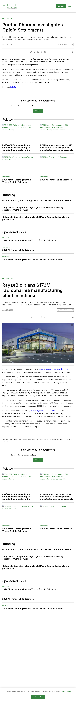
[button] (3, 6)
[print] (73, 52)
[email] (45, 52)
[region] (38, 694)
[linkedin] (34, 52)
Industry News (7, 18)
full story (14, 87)
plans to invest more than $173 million (55, 369)
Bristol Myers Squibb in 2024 (43, 411)
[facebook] (31, 52)
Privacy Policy (66, 691)
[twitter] (38, 52)
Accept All (38, 697)
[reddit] (42, 52)
